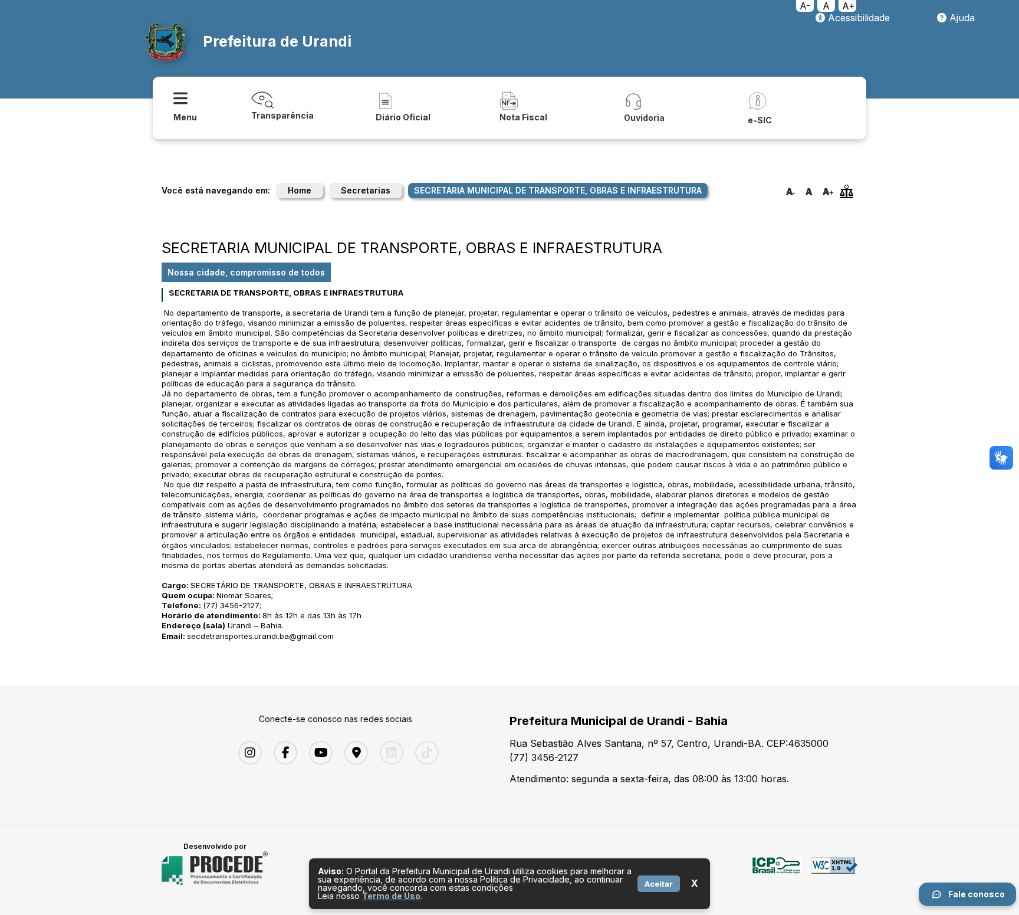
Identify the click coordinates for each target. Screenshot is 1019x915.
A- (805, 6)
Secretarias (365, 190)
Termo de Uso (391, 896)
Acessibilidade (857, 18)
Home (299, 190)
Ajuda (960, 18)
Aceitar (659, 883)
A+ (848, 6)
